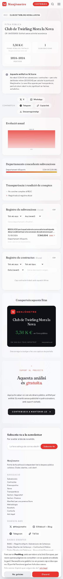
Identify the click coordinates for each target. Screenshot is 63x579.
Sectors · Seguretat (15, 495)
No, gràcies (17, 574)
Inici (6, 15)
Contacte (11, 511)
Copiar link (44, 105)
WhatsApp (38, 99)
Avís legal (11, 514)
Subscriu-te (49, 446)
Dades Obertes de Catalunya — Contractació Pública (28, 547)
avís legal (43, 568)
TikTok (35, 533)
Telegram (27, 105)
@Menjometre (19, 526)
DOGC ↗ (52, 236)
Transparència (13, 492)
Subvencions (12, 479)
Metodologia (12, 504)
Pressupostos (12, 485)
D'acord (45, 574)
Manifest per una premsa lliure (20, 501)
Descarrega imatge (31, 112)
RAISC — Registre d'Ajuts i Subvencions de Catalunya (28, 544)
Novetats (11, 508)
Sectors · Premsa (14, 498)
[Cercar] (52, 4)
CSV (54, 210)
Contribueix (41, 4)
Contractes (11, 482)
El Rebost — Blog (44, 526)
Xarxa (9, 488)
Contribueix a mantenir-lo (31, 412)
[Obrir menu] (59, 4)
